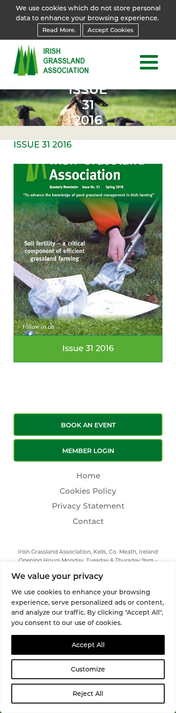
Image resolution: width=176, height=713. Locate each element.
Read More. (59, 29)
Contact (88, 521)
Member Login (88, 451)
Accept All (88, 645)
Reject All (88, 694)
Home (88, 475)
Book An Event (88, 425)
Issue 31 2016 (88, 348)
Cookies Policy (88, 490)
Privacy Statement (88, 505)
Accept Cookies (111, 29)
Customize (88, 669)
